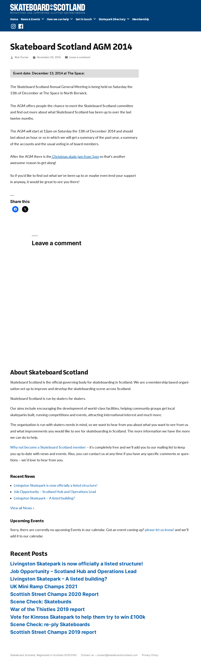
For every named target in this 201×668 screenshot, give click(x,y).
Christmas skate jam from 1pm (75, 156)
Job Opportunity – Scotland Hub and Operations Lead (55, 492)
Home (14, 19)
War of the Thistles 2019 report (47, 609)
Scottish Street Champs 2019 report (53, 632)
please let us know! (159, 530)
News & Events (30, 19)
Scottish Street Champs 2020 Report (54, 594)
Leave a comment (79, 57)
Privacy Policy (150, 655)
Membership (140, 19)
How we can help (58, 19)
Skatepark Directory (112, 19)
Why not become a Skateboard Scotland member (48, 447)
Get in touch (84, 19)
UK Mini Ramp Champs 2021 (43, 586)
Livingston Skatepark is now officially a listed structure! (55, 485)
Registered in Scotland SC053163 (57, 655)
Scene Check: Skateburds (40, 602)
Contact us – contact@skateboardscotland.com (109, 655)
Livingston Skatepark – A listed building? (44, 498)
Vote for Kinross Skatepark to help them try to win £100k (77, 617)
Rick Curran (21, 57)
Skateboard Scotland (22, 655)
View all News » (22, 508)
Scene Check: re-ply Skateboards (50, 624)
